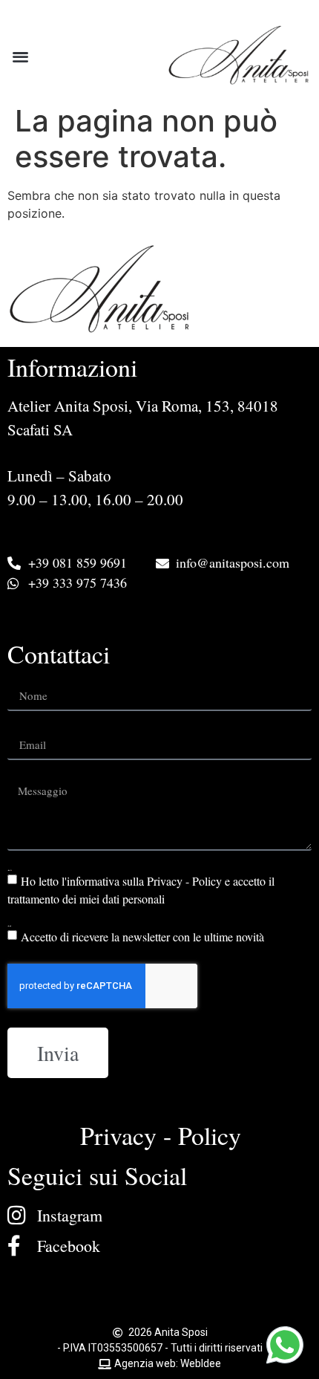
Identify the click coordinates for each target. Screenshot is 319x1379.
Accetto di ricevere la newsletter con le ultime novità (142, 936)
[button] (20, 56)
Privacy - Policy (160, 1135)
